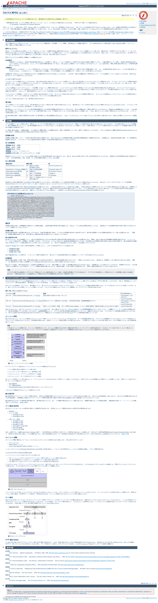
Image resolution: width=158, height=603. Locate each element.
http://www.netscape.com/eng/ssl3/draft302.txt (75, 576)
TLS (71, 312)
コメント (142, 32)
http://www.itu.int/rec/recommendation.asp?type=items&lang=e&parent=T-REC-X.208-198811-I (102, 556)
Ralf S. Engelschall (94, 33)
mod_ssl (94, 29)
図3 (6, 500)
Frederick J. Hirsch (58, 32)
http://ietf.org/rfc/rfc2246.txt (61, 580)
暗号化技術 (143, 21)
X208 (30, 187)
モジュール (129, 3)
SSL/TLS (42, 8)
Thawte (7, 245)
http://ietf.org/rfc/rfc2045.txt (104, 568)
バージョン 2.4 (34, 8)
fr (133, 15)
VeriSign (14, 245)
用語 (147, 3)
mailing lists (83, 593)
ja (136, 15)
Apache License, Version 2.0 (16, 599)
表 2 (55, 158)
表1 (52, 138)
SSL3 (40, 301)
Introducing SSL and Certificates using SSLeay (82, 32)
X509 (126, 156)
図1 (6, 318)
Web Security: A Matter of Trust (124, 32)
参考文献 (142, 27)
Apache (5, 8)
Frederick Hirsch (63, 33)
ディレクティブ (137, 3)
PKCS (34, 187)
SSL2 (38, 295)
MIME (130, 188)
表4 (6, 309)
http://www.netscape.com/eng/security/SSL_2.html (54, 572)
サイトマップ (153, 3)
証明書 (142, 23)
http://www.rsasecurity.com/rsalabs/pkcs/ (72, 564)
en (131, 15)
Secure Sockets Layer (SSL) (148, 25)
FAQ (144, 3)
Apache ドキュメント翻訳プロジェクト (14, 35)
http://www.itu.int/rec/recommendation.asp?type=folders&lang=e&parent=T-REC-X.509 (90, 560)
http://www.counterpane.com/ (60, 553)
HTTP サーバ (11, 8)
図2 (47, 464)
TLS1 (38, 306)
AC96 (119, 43)
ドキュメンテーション (23, 8)
